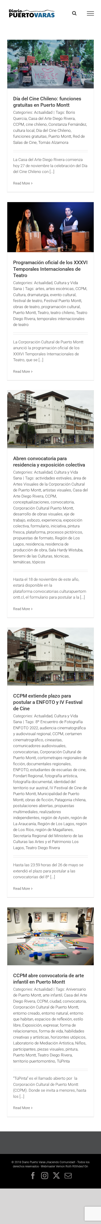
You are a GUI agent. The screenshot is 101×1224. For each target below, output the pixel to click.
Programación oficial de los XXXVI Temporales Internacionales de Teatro (50, 269)
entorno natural (55, 1013)
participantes (24, 1049)
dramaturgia (37, 294)
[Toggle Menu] (90, 13)
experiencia (52, 520)
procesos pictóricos (64, 532)
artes (39, 288)
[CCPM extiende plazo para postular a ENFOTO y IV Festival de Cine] (50, 656)
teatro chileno (62, 312)
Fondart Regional (28, 775)
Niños (80, 1043)
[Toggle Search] (74, 13)
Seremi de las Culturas (32, 556)
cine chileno (36, 124)
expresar (50, 1025)
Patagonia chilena (70, 799)
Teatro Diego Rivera (43, 847)
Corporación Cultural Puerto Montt (43, 508)
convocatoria (62, 502)
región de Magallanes (54, 829)
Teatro (43, 312)
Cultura (19, 294)
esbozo (33, 520)
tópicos (38, 562)
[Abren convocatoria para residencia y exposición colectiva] (50, 419)
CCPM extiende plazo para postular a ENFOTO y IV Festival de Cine (47, 702)
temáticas (22, 562)
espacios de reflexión (53, 1019)
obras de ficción (39, 799)
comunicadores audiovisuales (39, 745)
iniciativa (58, 526)
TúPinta (63, 1061)
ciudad (55, 1001)
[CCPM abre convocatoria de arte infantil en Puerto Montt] (50, 936)
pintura (72, 1049)
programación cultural (60, 306)
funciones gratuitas (30, 136)
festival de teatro (27, 300)
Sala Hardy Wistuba (65, 550)
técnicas (61, 556)
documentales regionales (49, 763)
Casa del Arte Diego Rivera (51, 118)
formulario (40, 526)
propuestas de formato (33, 538)
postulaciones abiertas (33, 805)
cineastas (53, 740)
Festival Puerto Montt (62, 300)
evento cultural (63, 294)
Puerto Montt (59, 136)
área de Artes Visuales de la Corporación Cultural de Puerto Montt (49, 484)
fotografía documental (32, 781)
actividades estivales (53, 478)
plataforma (35, 532)
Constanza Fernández (67, 124)
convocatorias (25, 751)
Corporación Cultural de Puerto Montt (45, 1007)
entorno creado (26, 1013)
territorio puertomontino (34, 1061)
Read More (21, 183)
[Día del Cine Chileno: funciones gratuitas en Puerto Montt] (50, 64)
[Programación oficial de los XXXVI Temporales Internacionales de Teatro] (50, 227)
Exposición (32, 1025)
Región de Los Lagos (56, 823)
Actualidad (43, 112)
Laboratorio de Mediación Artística (43, 1043)
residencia (35, 544)
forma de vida (51, 1031)
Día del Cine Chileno (53, 130)
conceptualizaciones (31, 502)
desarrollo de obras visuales (37, 514)
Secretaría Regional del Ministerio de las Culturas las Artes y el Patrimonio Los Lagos (48, 841)
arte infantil (52, 995)
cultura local (24, 130)
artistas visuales (57, 490)
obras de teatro (26, 306)
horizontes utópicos (68, 1037)
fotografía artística (61, 775)
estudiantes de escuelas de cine (57, 769)
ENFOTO (20, 769)
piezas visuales (50, 1049)
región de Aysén (55, 817)
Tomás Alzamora (53, 142)
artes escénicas (60, 288)
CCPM (18, 124)
